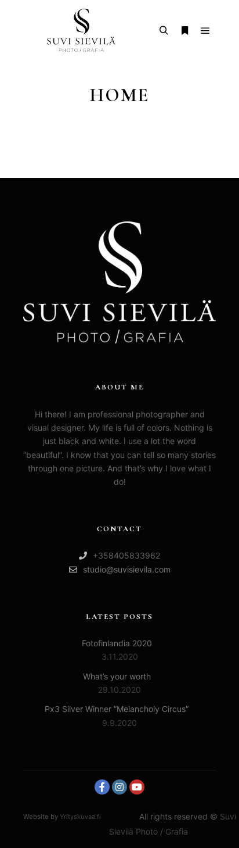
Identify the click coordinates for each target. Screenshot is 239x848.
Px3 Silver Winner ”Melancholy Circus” (117, 709)
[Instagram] (119, 787)
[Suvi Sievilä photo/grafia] (81, 30)
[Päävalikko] (205, 30)
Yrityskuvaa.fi (80, 817)
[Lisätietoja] (184, 30)
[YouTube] (136, 787)
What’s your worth (117, 676)
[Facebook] (102, 787)
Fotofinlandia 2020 (117, 643)
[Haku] (163, 30)
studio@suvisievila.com (127, 569)
